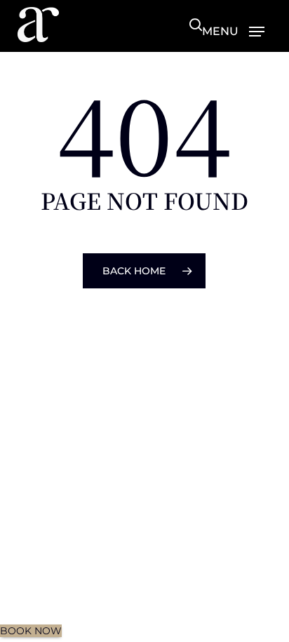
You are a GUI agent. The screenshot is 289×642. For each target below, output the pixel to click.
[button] (233, 31)
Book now (31, 630)
